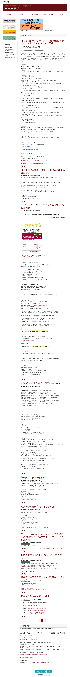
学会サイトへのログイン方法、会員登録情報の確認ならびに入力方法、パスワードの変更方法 (42, 537)
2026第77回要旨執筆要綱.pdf (28, 341)
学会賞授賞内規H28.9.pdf (27, 588)
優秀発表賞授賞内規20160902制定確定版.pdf (32, 589)
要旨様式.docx (24, 343)
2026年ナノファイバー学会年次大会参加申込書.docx (34, 163)
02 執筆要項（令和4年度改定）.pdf (37, 610)
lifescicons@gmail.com (43, 662)
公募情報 (61, 14)
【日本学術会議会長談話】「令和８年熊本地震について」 (43, 171)
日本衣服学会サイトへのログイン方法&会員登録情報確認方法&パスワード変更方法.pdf (42, 548)
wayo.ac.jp (33, 498)
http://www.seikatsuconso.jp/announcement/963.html (33, 654)
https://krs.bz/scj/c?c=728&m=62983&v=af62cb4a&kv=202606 (38, 191)
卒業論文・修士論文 (48, 14)
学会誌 (22, 14)
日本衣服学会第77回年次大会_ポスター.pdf (31, 256)
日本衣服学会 (5, 2)
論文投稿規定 (35, 14)
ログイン (66, 2)
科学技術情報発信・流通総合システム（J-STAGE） (33, 566)
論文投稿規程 (34, 527)
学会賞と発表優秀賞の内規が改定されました (43, 577)
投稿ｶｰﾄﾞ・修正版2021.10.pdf (37, 613)
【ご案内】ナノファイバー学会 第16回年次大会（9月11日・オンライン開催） (42, 42)
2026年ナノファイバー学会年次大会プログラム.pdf (34, 161)
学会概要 (9, 14)
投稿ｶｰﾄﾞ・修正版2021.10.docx (37, 612)
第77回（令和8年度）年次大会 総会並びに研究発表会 (43, 206)
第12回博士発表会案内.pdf (26, 657)
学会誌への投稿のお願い (33, 477)
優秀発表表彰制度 (40, 305)
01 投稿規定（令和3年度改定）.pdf (37, 609)
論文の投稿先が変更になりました (37, 506)
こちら (30, 30)
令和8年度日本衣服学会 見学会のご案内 (40, 383)
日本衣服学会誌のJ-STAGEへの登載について (42, 556)
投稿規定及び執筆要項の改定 (35, 596)
